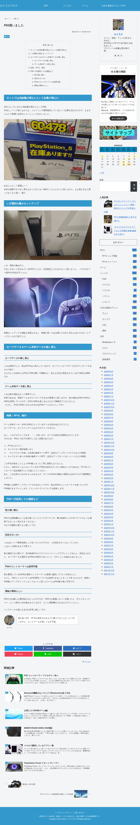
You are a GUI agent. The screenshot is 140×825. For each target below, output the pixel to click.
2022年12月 (109, 527)
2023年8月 (108, 499)
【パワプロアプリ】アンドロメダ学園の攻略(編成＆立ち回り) (125, 230)
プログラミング (119, 353)
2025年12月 (109, 399)
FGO (119, 278)
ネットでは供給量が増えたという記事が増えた (48, 49)
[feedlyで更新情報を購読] (118, 55)
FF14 (118, 249)
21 (124, 161)
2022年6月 (108, 549)
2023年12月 (109, 485)
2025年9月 (108, 410)
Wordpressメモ (119, 341)
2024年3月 (108, 474)
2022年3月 (108, 559)
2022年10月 (109, 534)
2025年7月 (108, 417)
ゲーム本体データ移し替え (44, 64)
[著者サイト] (115, 55)
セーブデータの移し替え (43, 60)
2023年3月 (108, 517)
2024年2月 (108, 477)
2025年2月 (108, 435)
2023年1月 (108, 524)
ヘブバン (119, 295)
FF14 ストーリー (119, 261)
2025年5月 (108, 424)
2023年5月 (108, 509)
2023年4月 (108, 513)
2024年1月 (108, 481)
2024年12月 (109, 442)
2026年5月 (108, 381)
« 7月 (102, 172)
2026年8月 (108, 371)
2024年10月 (109, 449)
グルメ (119, 347)
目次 (45, 44)
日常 (7, 36)
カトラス (118, 34)
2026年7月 (108, 374)
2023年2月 (108, 520)
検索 (101, 179)
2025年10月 (109, 406)
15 (129, 159)
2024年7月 (108, 460)
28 (124, 164)
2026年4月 (108, 385)
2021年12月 (109, 570)
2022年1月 (108, 566)
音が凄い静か (39, 74)
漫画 (119, 330)
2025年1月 (108, 438)
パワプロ (119, 290)
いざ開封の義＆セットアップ (41, 53)
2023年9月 (108, 495)
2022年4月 (108, 556)
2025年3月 (108, 431)
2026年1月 (108, 396)
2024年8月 (108, 456)
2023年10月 (109, 492)
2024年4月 (108, 470)
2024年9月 (108, 453)
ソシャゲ (118, 273)
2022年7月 (108, 545)
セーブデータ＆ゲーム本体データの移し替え (47, 57)
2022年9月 (108, 538)
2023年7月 (108, 502)
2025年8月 (108, 413)
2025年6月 (108, 421)
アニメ (119, 313)
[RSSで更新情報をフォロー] (121, 55)
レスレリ (119, 301)
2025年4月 (108, 428)
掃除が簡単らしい (41, 85)
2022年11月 (109, 531)
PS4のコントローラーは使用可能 (47, 81)
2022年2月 (108, 563)
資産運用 (119, 359)
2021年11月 (109, 573)
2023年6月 (108, 506)
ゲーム (118, 267)
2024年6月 (108, 463)
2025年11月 (109, 403)
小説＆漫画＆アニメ (118, 307)
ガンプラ (119, 318)
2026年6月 (108, 378)
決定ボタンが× (40, 78)
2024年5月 (108, 467)
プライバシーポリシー (64, 812)
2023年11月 (109, 488)
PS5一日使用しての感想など (41, 71)
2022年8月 (108, 541)
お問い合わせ (78, 812)
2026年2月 (108, 392)
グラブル (119, 284)
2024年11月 (109, 446)
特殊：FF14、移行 (37, 67)
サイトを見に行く (118, 118)
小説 (119, 324)
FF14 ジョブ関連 (119, 255)
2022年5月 (108, 552)
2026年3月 (108, 389)
